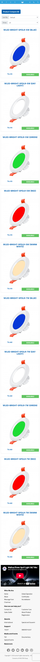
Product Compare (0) (11, 11)
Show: (5, 22)
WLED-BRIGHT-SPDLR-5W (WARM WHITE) (20, 245)
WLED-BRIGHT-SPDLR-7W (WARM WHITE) (20, 514)
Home (6, 594)
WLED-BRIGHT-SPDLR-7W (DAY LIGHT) (20, 353)
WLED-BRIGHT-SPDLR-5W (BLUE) (20, 30)
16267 (6, 629)
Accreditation (26, 599)
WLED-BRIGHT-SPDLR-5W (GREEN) (20, 137)
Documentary (26, 637)
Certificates (25, 596)
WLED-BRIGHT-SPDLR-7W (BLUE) (20, 298)
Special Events (9, 640)
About (6, 596)
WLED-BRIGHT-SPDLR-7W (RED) (20, 459)
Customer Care (26, 609)
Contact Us (7, 609)
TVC (5, 637)
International (8, 622)
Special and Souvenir (28, 622)
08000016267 (26, 629)
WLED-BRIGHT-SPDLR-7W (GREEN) (20, 405)
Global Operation (27, 594)
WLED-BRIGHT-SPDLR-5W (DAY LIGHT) (20, 84)
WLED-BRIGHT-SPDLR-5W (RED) (20, 191)
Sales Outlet (8, 612)
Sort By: (5, 17)
